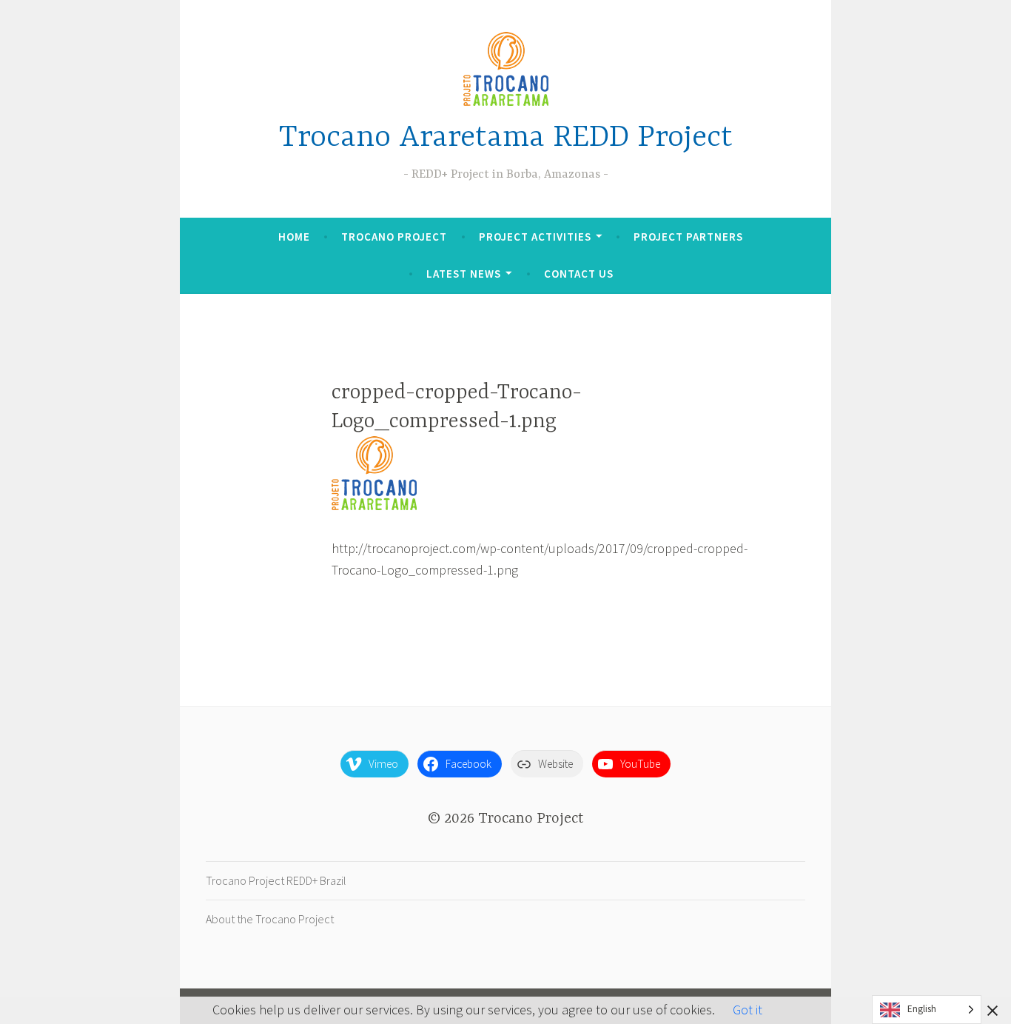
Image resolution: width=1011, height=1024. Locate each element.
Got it (747, 1009)
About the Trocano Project (270, 918)
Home (294, 237)
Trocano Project (394, 237)
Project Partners (688, 237)
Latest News (463, 274)
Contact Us (579, 274)
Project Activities (535, 237)
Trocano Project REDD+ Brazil (276, 880)
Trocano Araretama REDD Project (506, 138)
